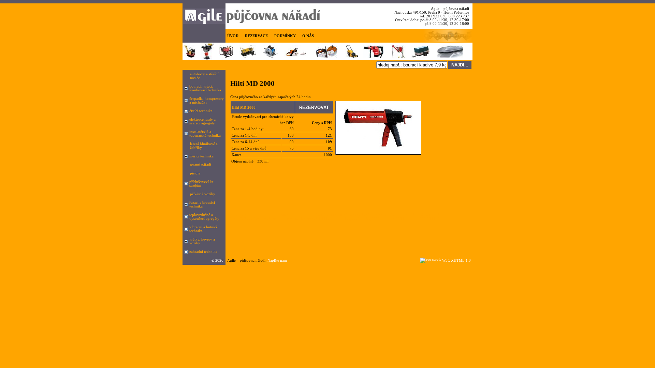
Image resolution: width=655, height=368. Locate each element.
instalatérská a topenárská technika (205, 133)
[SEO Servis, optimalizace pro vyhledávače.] (430, 259)
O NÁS (308, 36)
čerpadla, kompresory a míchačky (206, 100)
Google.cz (233, 267)
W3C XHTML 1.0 (456, 260)
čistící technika (201, 111)
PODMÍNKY (285, 36)
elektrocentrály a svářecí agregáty (202, 121)
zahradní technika (203, 252)
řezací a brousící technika (202, 204)
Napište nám (277, 260)
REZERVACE (256, 36)
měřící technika (201, 156)
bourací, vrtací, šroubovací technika (205, 88)
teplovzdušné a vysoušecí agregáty (204, 216)
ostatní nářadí (200, 165)
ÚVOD (232, 36)
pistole (195, 173)
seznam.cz (252, 267)
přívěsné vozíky (202, 194)
